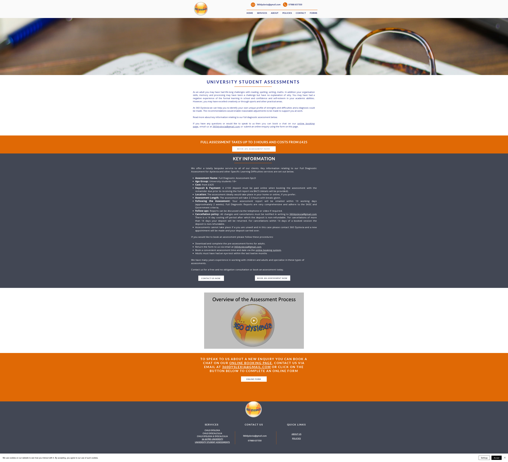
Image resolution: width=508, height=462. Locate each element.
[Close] (504, 458)
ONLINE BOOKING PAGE (250, 363)
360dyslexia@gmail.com (226, 126)
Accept (496, 457)
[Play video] (254, 320)
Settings (484, 457)
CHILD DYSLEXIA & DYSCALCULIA (212, 436)
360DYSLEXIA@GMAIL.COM (246, 367)
